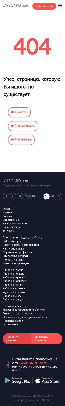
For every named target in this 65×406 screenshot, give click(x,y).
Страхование (11, 220)
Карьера (8, 212)
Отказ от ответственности (19, 313)
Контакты (8, 231)
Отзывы (7, 216)
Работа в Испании (14, 288)
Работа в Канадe (13, 299)
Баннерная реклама (15, 224)
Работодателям (44, 6)
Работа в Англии (13, 285)
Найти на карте (12, 241)
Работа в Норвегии (14, 281)
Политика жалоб (13, 321)
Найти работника (13, 249)
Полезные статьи (13, 260)
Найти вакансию (23, 126)
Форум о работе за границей (21, 245)
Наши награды (11, 227)
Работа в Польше (13, 274)
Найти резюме (21, 140)
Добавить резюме (12, 339)
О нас (6, 209)
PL (59, 196)
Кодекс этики (11, 324)
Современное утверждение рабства (25, 317)
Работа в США (12, 296)
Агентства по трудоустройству (22, 237)
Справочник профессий (17, 252)
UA (52, 196)
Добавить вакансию (41, 339)
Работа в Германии (14, 277)
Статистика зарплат (15, 256)
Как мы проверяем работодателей (24, 310)
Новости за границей (16, 263)
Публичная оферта (14, 306)
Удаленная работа (14, 292)
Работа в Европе (13, 270)
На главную (19, 112)
